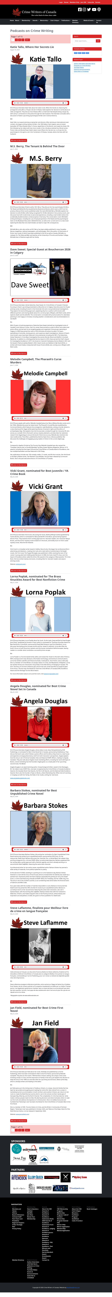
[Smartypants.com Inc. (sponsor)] (77, 1188)
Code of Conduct (77, 1221)
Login (61, 2)
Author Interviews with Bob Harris (84, 63)
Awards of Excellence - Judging (48, 1228)
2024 (83, 53)
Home (12, 20)
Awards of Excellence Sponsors (45, 1236)
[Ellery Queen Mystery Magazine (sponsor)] (36, 1177)
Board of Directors (18, 1215)
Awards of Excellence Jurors (47, 1231)
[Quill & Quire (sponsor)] (19, 1188)
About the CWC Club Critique (77, 1210)
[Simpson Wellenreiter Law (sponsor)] (79, 1149)
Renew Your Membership (31, 1218)
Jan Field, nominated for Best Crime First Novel (36, 1009)
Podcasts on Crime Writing (31, 30)
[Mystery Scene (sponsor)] (79, 1177)
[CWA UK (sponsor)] (65, 1177)
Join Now (30, 1215)
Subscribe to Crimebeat (81, 71)
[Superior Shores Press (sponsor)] (44, 1159)
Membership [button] (26, 20)
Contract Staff (16, 1217)
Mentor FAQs (61, 1225)
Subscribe (91, 2)
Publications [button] (65, 20)
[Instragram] (84, 9)
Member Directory (75, 21)
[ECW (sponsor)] (16, 1149)
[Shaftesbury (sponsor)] (30, 1149)
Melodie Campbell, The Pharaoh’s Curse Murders (35, 360)
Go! (98, 41)
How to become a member (32, 1210)
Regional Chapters (18, 1223)
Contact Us (98, 21)
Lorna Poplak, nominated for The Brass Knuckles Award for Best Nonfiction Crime (37, 578)
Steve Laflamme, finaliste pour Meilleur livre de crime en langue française (39, 909)
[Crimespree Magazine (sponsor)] (52, 1177)
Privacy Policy (16, 1229)
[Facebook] (80, 9)
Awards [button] (35, 20)
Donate (97, 2)
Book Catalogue (92, 1209)
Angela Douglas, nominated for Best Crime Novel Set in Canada (38, 687)
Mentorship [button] (44, 20)
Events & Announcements (82, 69)
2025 (79, 53)
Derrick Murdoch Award (47, 1253)
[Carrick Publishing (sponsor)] (33, 1159)
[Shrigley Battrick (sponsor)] (47, 1149)
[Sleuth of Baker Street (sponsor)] (32, 1188)
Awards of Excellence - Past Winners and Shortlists (47, 1247)
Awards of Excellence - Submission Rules (48, 1217)
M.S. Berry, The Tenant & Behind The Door (37, 146)
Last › (27, 40)
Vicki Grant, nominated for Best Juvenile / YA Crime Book (39, 472)
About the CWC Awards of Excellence (47, 1211)
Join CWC (83, 2)
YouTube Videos (79, 67)
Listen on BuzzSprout (19, 140)
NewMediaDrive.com (73, 1287)
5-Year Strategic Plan (17, 1226)
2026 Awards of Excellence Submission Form (47, 1223)
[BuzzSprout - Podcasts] (99, 9)
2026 (76, 53)
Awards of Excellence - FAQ (47, 1241)
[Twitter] (89, 9)
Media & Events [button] (89, 20)
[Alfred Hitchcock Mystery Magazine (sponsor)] (19, 1177)
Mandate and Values (16, 1210)
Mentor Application (63, 1227)
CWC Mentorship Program (62, 1210)
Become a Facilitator (75, 1214)
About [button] (17, 20)
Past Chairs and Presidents (17, 1220)
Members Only (74, 2)
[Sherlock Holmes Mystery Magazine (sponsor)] (44, 1188)
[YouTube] (94, 9)
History (14, 1213)
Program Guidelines (75, 1218)
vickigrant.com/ (21, 564)
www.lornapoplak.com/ (51, 674)
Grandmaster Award (46, 1257)
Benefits (30, 1213)
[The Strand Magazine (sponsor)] (60, 1188)
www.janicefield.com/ (22, 1114)
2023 (87, 53)
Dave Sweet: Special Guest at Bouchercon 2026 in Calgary (40, 251)
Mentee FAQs (61, 1229)
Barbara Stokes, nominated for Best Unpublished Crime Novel (33, 792)
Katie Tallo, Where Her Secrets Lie (32, 47)
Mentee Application (63, 1230)
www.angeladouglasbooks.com (20, 778)
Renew (66, 2)
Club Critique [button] (54, 20)
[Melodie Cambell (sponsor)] (63, 1149)
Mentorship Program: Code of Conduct (62, 1215)
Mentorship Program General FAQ (62, 1221)
